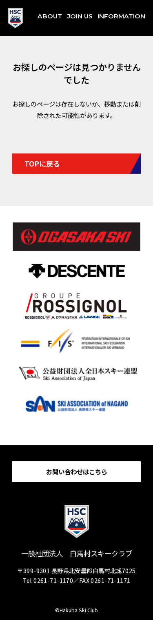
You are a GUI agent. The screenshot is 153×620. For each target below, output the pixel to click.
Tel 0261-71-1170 (47, 580)
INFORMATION (121, 16)
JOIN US (80, 16)
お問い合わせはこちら (76, 471)
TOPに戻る (42, 163)
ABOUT (50, 16)
